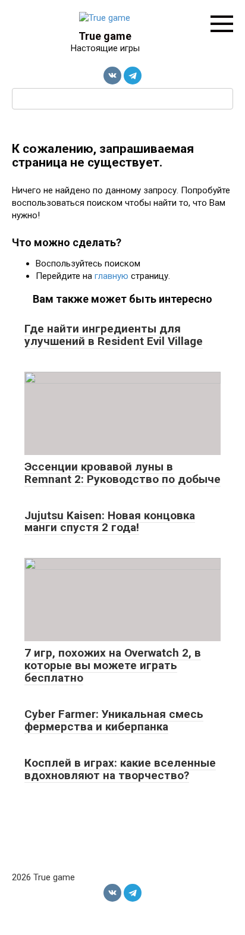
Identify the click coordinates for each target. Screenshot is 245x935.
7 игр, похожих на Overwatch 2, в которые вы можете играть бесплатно (112, 665)
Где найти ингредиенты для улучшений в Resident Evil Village (113, 335)
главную (111, 276)
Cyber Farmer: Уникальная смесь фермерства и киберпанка (113, 720)
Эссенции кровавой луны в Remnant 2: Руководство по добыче (122, 473)
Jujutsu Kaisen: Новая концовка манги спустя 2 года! (109, 522)
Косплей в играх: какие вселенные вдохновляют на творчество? (120, 769)
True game (104, 36)
